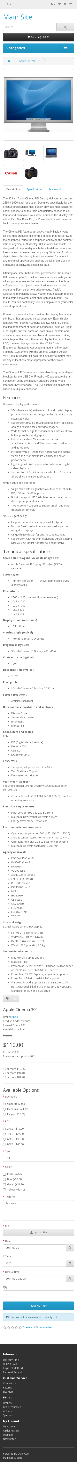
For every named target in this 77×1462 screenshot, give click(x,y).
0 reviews (28, 1327)
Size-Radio (11, 1096)
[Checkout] (70, 4)
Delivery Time (11, 1360)
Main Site (17, 17)
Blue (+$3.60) (14, 1179)
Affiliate (7, 1411)
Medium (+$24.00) (17, 1109)
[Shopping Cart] (65, 4)
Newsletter (9, 1439)
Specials (8, 1415)
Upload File (40, 1232)
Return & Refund (12, 1372)
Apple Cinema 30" (29, 61)
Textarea (10, 1197)
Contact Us (9, 1383)
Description (13, 189)
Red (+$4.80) (14, 1174)
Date (8, 1241)
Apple (14, 1017)
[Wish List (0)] (59, 4)
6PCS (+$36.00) (15, 1139)
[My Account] (53, 4)
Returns (7, 1387)
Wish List (8, 1435)
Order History (11, 1430)
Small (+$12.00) (16, 1104)
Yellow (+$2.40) (16, 1189)
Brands (7, 1403)
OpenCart (23, 1453)
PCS (7, 1121)
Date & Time (12, 1272)
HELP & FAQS (10, 1364)
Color (8, 1167)
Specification (34, 189)
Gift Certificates (12, 1407)
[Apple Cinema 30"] (38, 105)
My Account (9, 1426)
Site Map (8, 1391)
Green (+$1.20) (15, 1184)
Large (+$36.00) (16, 1114)
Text (7, 1151)
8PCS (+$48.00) (15, 1144)
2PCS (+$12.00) (15, 1128)
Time (8, 1256)
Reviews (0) (55, 189)
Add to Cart (38, 1306)
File (7, 1226)
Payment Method (13, 1368)
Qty (5, 1287)
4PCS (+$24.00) (15, 1134)
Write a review (44, 1327)
